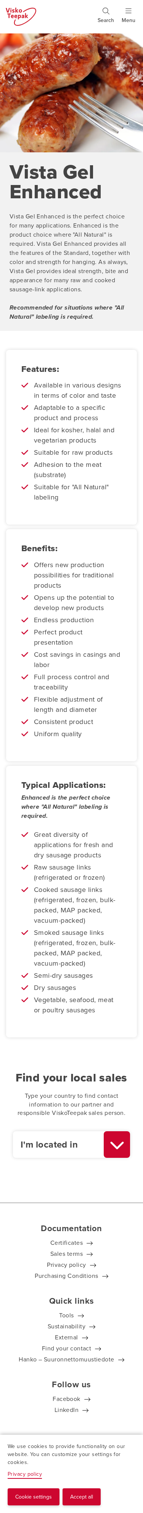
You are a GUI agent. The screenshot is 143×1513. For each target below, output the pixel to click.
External (66, 1337)
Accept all (81, 1497)
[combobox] (71, 1144)
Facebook (66, 1398)
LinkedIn (67, 1409)
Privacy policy (66, 1264)
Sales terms (66, 1253)
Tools (66, 1315)
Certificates (66, 1242)
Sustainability (66, 1326)
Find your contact (67, 1348)
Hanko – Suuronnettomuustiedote (66, 1359)
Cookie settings (33, 1497)
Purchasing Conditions (66, 1275)
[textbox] (58, 1144)
